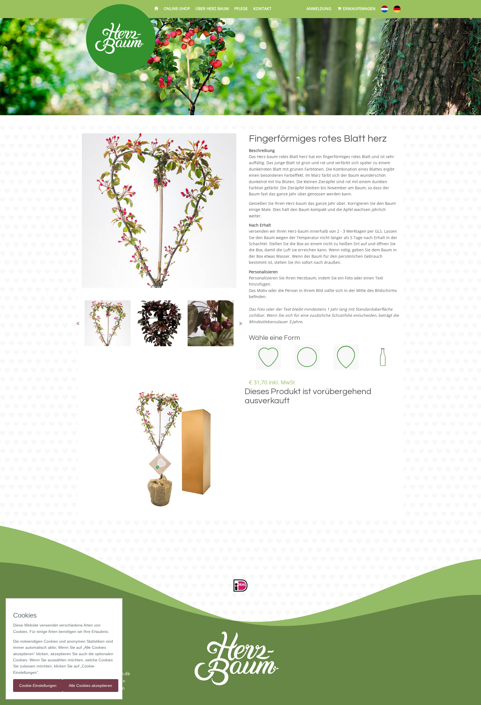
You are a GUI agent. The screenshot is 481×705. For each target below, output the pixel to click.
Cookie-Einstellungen (38, 685)
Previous (77, 323)
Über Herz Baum (212, 8)
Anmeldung (318, 8)
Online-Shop (177, 8)
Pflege (241, 8)
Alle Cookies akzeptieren (90, 685)
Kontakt (262, 8)
